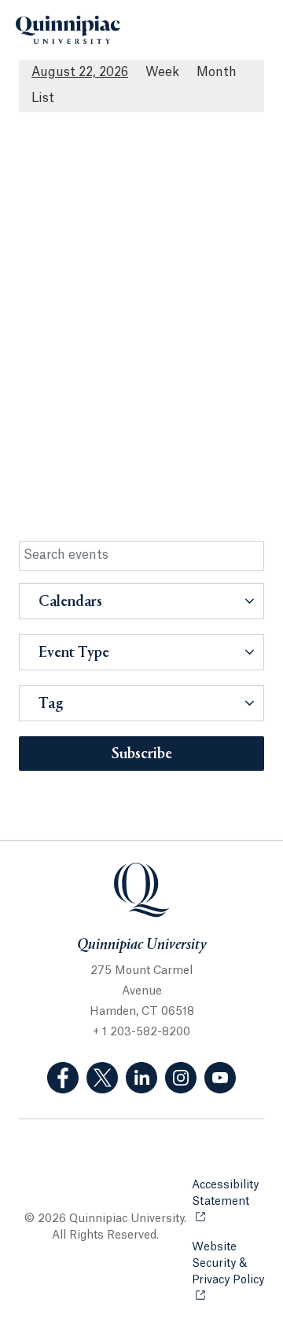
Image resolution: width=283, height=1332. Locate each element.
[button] (141, 601)
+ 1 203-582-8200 (141, 1032)
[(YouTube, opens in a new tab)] (220, 1077)
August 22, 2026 (79, 72)
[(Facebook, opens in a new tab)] (63, 1077)
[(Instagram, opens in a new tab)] (181, 1077)
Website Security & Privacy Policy (228, 1272)
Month (217, 72)
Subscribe (142, 754)
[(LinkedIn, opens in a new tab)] (141, 1077)
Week (162, 72)
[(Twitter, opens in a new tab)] (102, 1077)
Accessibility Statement (228, 1193)
